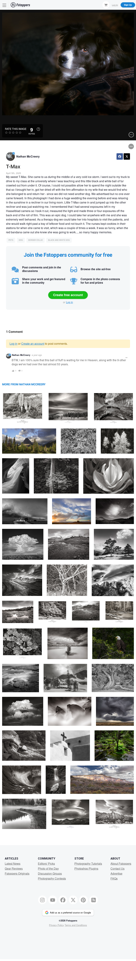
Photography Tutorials (88, 863)
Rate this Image (15, 129)
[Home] (20, 5)
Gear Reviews (14, 868)
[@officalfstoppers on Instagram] (42, 900)
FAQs (114, 878)
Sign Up (128, 4)
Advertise (116, 873)
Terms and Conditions (76, 925)
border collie (35, 240)
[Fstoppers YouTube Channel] (52, 900)
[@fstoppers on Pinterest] (83, 900)
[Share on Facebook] (120, 156)
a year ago (37, 354)
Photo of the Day (48, 868)
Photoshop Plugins (86, 868)
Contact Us (117, 868)
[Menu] (4, 5)
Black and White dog (59, 240)
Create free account (68, 295)
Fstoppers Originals (17, 873)
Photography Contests (52, 878)
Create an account (32, 344)
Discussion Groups (50, 873)
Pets (10, 240)
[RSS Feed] (93, 900)
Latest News (12, 863)
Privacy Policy (56, 925)
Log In (115, 4)
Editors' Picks (46, 863)
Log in (69, 302)
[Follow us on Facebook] (62, 900)
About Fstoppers (120, 863)
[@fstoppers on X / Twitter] (73, 900)
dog (21, 240)
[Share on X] (127, 156)
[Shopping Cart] (105, 4)
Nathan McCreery (28, 156)
